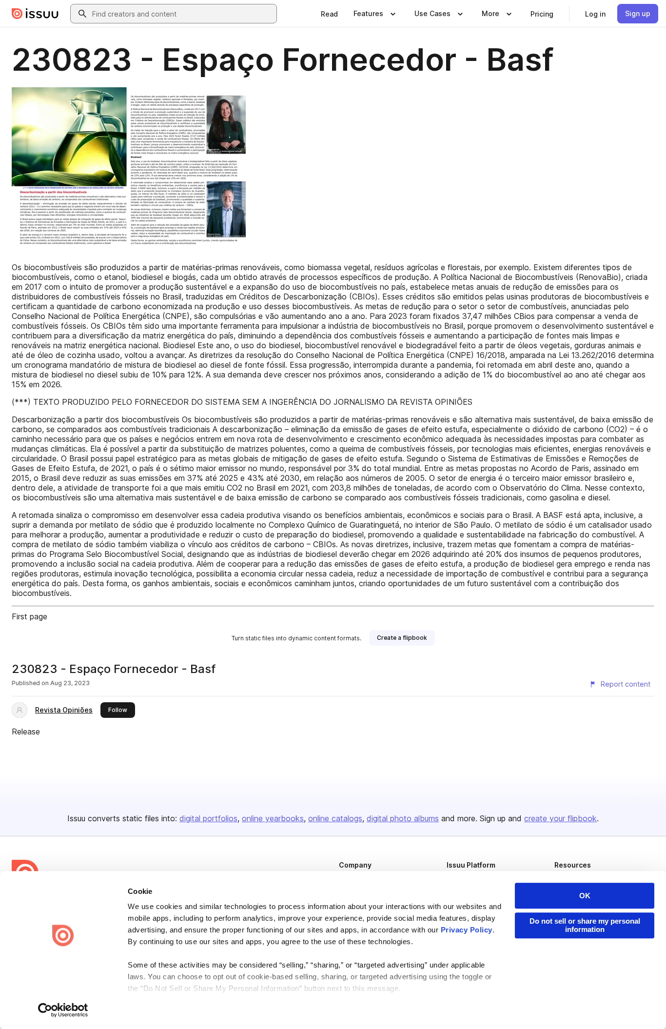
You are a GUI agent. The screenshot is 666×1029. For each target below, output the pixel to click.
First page (29, 616)
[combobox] (182, 13)
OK (584, 895)
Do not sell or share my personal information (584, 925)
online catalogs (335, 818)
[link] (329, 13)
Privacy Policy (466, 930)
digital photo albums (403, 818)
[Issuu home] (35, 13)
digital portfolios (208, 818)
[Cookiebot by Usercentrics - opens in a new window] (63, 1010)
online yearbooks (273, 818)
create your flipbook (560, 818)
